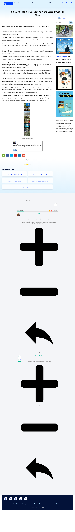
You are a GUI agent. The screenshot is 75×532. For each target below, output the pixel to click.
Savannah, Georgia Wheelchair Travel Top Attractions (14, 174)
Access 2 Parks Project (21, 503)
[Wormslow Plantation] (27, 129)
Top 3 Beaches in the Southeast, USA (40, 174)
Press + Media (33, 503)
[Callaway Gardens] (27, 117)
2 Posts (23, 141)
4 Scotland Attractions (27, 187)
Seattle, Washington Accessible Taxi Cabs (40, 181)
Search (70, 22)
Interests (26, 2)
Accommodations (36, 2)
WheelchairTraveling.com (61, 56)
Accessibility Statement (57, 503)
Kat (41, 358)
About (12, 503)
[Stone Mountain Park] (27, 125)
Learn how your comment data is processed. (45, 208)
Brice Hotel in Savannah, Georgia (14, 181)
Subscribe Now (66, 2)
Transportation (48, 2)
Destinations (17, 2)
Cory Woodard (63, 18)
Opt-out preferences (44, 503)
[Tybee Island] (27, 112)
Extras (57, 2)
